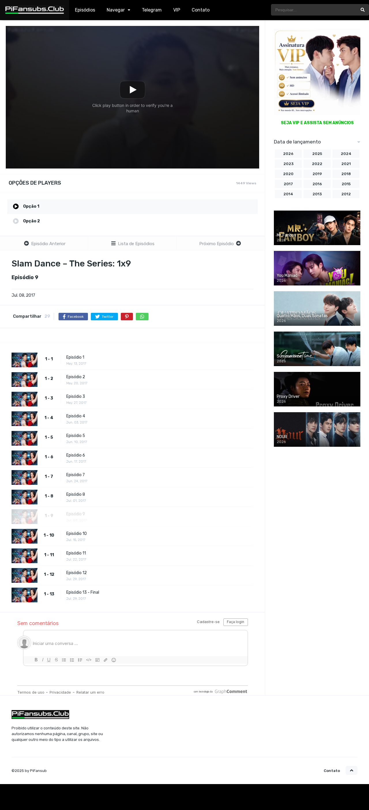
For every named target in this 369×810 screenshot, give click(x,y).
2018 (346, 174)
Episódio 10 (76, 533)
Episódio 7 (75, 474)
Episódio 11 (76, 553)
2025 (317, 154)
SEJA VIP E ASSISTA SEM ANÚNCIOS (317, 122)
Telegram (152, 10)
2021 (346, 164)
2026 (288, 154)
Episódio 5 (75, 435)
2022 (317, 164)
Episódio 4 (75, 416)
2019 (317, 174)
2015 (346, 184)
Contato (201, 10)
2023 (288, 164)
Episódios (85, 10)
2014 (288, 194)
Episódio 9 (75, 514)
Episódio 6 (75, 455)
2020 (288, 174)
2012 (346, 194)
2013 (317, 194)
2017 (288, 184)
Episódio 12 (76, 572)
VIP (176, 10)
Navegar (116, 10)
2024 (346, 154)
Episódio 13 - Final (82, 592)
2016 (317, 184)
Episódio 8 (75, 494)
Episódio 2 (75, 376)
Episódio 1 (75, 357)
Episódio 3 (75, 396)
